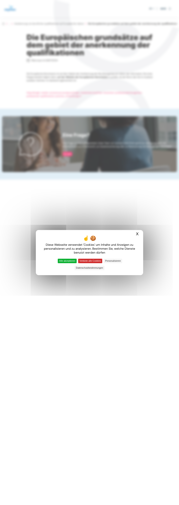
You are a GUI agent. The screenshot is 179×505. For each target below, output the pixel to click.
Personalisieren (113, 261)
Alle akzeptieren (67, 261)
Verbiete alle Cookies (90, 261)
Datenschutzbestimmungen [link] (89, 268)
